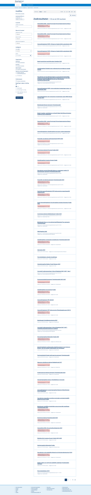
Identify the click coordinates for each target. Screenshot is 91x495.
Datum (17, 53)
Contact (17, 488)
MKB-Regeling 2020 (42, 231)
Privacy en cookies (34, 488)
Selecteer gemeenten (21, 62)
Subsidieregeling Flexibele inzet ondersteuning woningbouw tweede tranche (53, 69)
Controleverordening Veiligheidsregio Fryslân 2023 (49, 214)
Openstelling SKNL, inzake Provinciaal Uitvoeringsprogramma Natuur (54, 23)
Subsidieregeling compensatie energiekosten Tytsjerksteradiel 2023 (53, 239)
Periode (17, 49)
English (17, 489)
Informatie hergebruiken (35, 487)
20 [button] (66, 11)
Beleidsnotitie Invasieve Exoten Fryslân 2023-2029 (49, 438)
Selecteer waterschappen (21, 69)
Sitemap (32, 491)
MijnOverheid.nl (65, 487)
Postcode (19, 22)
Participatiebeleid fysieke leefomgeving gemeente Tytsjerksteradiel (53, 355)
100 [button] (72, 11)
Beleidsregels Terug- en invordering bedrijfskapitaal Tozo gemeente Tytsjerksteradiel (53, 223)
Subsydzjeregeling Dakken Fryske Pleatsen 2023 (48, 264)
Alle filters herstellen (20, 13)
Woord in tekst (18, 36)
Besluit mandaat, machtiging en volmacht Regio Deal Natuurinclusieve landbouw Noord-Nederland (54, 114)
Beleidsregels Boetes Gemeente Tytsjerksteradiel (49, 105)
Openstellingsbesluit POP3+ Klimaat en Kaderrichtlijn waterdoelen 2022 (54, 44)
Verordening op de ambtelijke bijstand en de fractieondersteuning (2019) (54, 452)
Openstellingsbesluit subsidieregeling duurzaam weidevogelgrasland (53, 131)
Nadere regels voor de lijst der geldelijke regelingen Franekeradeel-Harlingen (53, 463)
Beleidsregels (19, 88)
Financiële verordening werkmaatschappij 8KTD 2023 (50, 138)
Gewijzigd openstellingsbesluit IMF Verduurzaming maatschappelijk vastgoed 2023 (53, 192)
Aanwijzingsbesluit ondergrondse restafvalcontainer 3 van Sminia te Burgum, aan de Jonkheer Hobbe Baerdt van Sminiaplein (53, 347)
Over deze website (19, 487)
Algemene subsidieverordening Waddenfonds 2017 (49, 362)
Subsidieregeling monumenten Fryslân (46, 289)
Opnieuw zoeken (19, 97)
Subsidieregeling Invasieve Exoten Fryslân (47, 160)
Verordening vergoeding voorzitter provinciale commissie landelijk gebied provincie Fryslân (53, 399)
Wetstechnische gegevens (20, 41)
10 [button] (64, 11)
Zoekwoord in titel (19, 32)
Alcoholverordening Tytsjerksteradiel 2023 (47, 417)
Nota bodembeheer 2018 (43, 471)
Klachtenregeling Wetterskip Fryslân (46, 445)
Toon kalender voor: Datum (30, 55)
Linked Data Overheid (50, 488)
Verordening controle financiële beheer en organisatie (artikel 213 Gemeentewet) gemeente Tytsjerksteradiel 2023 (53, 171)
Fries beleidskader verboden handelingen (47, 257)
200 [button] (74, 11)
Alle (18, 86)
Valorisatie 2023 (41, 250)
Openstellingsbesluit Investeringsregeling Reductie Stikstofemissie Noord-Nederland (53, 390)
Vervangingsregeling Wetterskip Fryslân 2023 (48, 336)
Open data (49, 487)
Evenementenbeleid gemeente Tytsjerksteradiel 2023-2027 (51, 279)
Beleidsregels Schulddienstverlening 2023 (47, 320)
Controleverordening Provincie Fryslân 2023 (47, 150)
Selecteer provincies (20, 65)
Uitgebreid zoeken (30, 7)
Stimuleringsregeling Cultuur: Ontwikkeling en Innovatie (50, 379)
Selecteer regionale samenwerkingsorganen (21, 73)
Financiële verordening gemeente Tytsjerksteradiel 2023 (50, 180)
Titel (45, 11)
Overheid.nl (18, 5)
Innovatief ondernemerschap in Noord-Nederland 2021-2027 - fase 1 (54, 271)
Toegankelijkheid (34, 489)
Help (16, 491)
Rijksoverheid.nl (65, 488)
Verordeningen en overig (21, 89)
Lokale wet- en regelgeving (22, 7)
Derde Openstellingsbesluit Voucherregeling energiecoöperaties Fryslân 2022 (54, 203)
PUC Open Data (49, 489)
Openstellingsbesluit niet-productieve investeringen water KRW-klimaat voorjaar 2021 (54, 97)
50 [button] (69, 11)
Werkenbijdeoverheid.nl (66, 491)
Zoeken (23, 4)
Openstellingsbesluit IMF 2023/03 (45, 300)
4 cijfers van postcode (19, 24)
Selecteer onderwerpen (21, 81)
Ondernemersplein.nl (66, 489)
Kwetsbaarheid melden (35, 492)
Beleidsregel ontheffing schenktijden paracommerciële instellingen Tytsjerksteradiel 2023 (53, 407)
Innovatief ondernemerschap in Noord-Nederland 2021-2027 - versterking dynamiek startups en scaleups (52, 328)
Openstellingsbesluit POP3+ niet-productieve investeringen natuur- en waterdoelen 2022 (54, 89)
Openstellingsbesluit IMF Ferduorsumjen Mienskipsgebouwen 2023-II (54, 310)
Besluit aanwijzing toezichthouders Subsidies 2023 (49, 61)
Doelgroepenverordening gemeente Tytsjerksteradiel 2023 (51, 372)
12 (72, 480)
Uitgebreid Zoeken (30, 4)
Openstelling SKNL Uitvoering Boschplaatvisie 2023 (49, 428)
